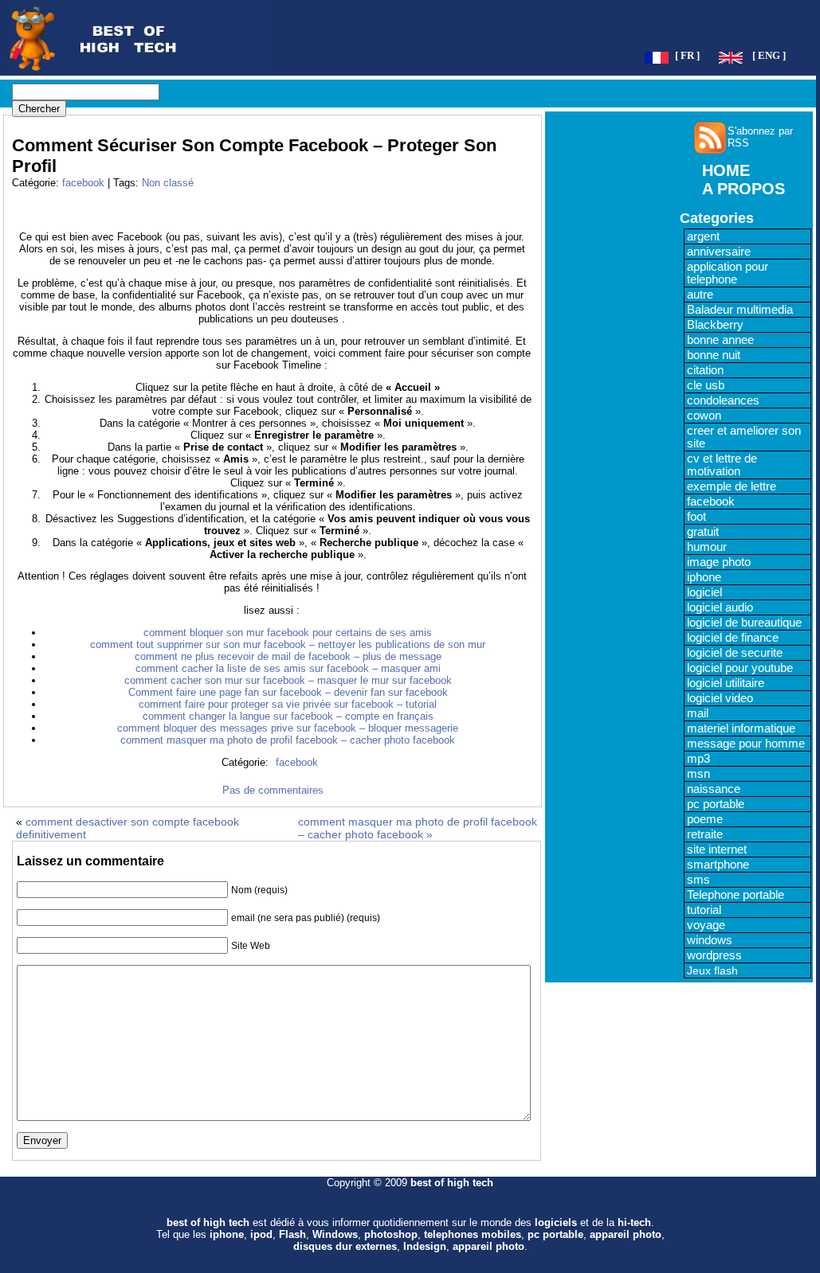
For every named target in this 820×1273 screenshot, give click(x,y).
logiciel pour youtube (740, 668)
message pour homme (746, 743)
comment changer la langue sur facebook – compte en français (288, 716)
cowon (704, 415)
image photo (719, 562)
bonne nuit (713, 355)
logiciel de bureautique (744, 622)
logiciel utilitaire (725, 683)
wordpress (714, 955)
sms (698, 879)
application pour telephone (727, 273)
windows (709, 940)
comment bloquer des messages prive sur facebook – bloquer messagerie (287, 728)
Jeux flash (712, 970)
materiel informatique (741, 728)
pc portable (715, 804)
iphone (704, 577)
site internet (717, 849)
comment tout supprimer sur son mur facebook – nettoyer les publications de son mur (287, 644)
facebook (83, 183)
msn (698, 773)
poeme (705, 819)
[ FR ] (687, 55)
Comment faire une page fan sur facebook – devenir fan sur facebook (288, 692)
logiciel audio (720, 607)
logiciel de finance (733, 637)
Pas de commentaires (273, 790)
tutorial (704, 910)
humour (707, 547)
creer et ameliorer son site (744, 437)
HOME (726, 170)
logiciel (704, 592)
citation (705, 370)
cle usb (705, 385)
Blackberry (715, 324)
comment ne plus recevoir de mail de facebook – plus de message (288, 656)
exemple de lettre (731, 486)
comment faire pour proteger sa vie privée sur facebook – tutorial (288, 704)
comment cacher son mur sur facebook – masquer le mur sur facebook (288, 680)
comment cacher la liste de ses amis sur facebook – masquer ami (288, 668)
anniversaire (719, 251)
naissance (713, 789)
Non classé (168, 183)
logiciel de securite (735, 652)
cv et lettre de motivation (722, 465)
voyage (706, 925)
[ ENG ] (769, 55)
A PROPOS (743, 188)
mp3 (698, 758)
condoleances (723, 400)
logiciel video (720, 698)
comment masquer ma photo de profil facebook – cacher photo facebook (287, 740)
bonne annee (720, 340)
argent (703, 236)
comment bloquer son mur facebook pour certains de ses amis (287, 632)
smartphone (718, 864)
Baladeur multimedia (740, 309)
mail (697, 713)
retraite (705, 834)
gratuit (703, 531)
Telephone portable (735, 894)
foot (696, 516)
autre (700, 294)
